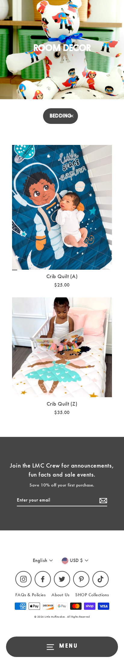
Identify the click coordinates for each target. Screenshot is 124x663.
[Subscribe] (102, 500)
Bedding (61, 115)
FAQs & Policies (30, 595)
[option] (62, 207)
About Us (60, 595)
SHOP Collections (92, 595)
